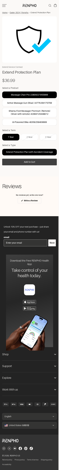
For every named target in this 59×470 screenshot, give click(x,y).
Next (50, 243)
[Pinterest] (25, 448)
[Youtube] (14, 448)
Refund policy (7, 460)
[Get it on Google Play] (29, 308)
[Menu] (4, 5)
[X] (9, 448)
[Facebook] (20, 448)
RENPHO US (15, 456)
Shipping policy (46, 460)
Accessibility (6, 464)
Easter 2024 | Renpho (19, 12)
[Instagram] (3, 448)
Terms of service (32, 460)
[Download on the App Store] (29, 302)
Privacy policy (20, 460)
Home (5, 12)
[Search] (48, 5)
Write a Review (31, 200)
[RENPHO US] (28, 5)
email (6, 237)
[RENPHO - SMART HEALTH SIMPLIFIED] (28, 443)
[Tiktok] (31, 448)
